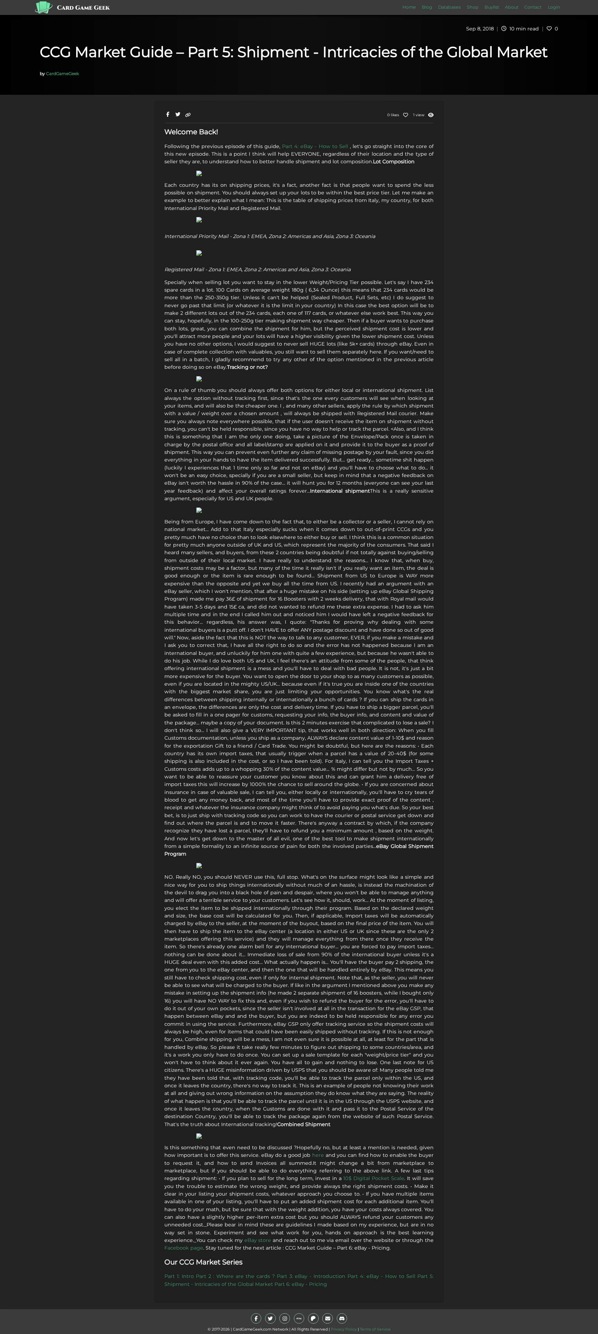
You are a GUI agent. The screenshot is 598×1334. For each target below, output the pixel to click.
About (511, 7)
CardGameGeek (62, 73)
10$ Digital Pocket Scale (373, 1178)
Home (409, 7)
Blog (427, 7)
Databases (449, 7)
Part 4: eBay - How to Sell (315, 146)
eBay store (257, 1240)
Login (554, 7)
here (318, 1155)
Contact (533, 7)
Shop (473, 7)
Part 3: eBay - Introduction (311, 1276)
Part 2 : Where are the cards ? (235, 1276)
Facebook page (183, 1248)
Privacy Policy (344, 1329)
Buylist (491, 7)
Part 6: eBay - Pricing (300, 1284)
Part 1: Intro (179, 1276)
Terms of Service (375, 1329)
